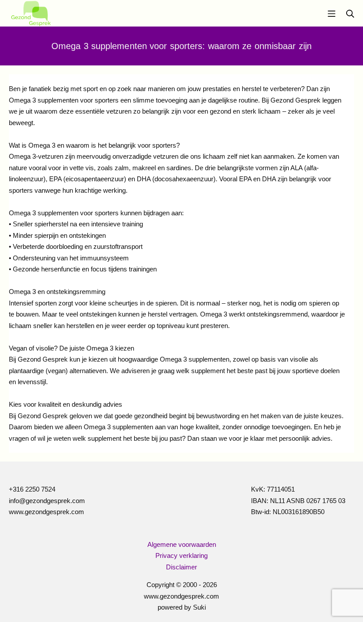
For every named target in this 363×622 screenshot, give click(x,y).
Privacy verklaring (181, 555)
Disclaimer (181, 567)
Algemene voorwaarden (181, 544)
